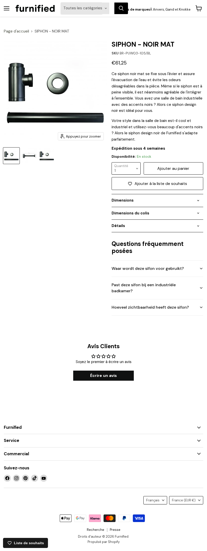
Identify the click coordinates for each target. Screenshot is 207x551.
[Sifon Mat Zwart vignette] (11, 156)
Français (153, 500)
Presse (115, 530)
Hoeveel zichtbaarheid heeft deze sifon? (150, 307)
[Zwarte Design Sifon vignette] (47, 156)
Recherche (95, 530)
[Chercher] (121, 8)
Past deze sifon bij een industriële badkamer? (144, 288)
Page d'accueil (16, 31)
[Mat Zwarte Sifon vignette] (29, 156)
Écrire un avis (103, 375)
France (184, 500)
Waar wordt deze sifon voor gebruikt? (148, 268)
